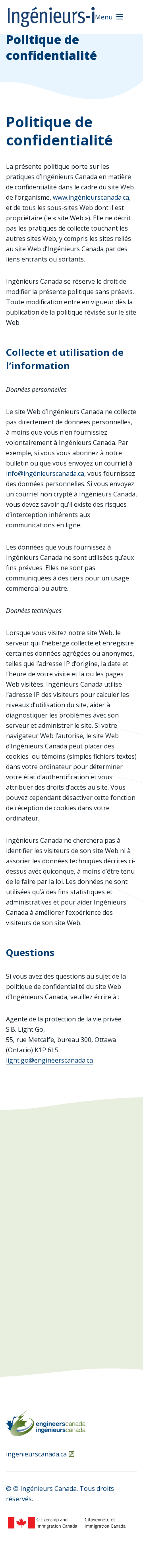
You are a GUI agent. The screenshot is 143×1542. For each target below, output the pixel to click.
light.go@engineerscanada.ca (49, 1060)
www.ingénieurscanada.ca (91, 197)
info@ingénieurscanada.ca (45, 473)
